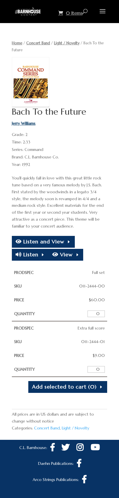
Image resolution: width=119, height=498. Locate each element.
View (65, 254)
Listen (30, 254)
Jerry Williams (24, 123)
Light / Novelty (66, 43)
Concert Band (38, 43)
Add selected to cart (64, 386)
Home (17, 43)
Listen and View (43, 241)
